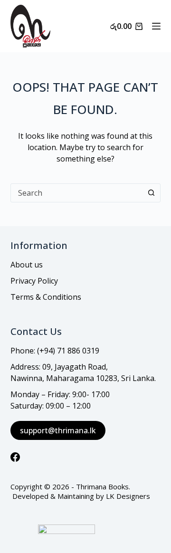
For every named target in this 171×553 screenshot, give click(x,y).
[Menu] (156, 26)
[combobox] (76, 192)
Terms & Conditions (45, 297)
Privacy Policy (34, 281)
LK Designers (128, 496)
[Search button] (151, 193)
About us (26, 264)
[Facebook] (15, 457)
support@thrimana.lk (58, 430)
